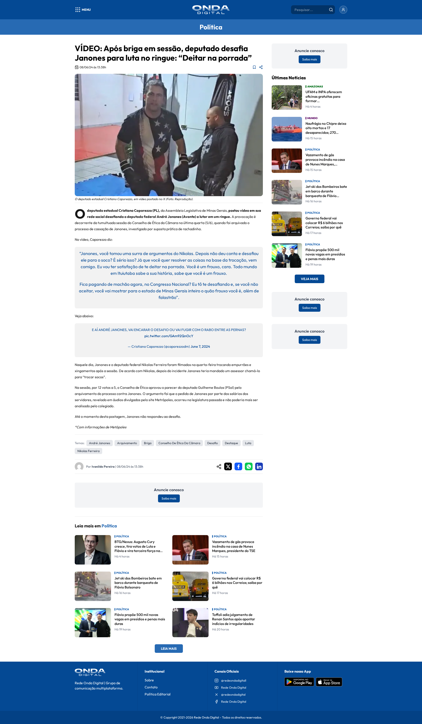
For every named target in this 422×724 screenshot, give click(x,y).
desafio (212, 443)
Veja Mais (309, 279)
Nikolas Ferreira (88, 451)
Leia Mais (169, 648)
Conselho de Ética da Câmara (179, 443)
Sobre (149, 680)
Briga (147, 443)
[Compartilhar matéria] (261, 67)
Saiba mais (169, 498)
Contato (151, 687)
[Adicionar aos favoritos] (254, 67)
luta (248, 443)
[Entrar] (343, 10)
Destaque (231, 443)
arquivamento (127, 443)
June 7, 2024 (200, 346)
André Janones (99, 443)
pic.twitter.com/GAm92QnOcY (168, 336)
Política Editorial (158, 694)
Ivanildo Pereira (103, 467)
